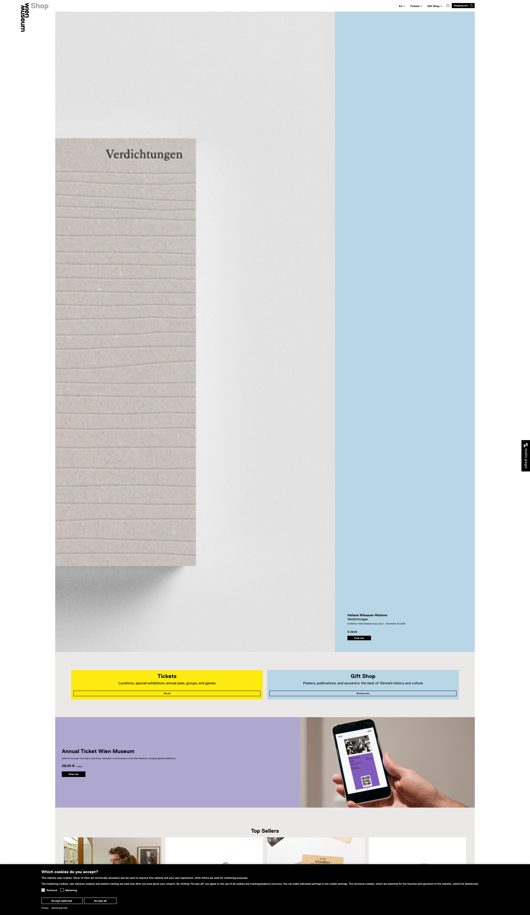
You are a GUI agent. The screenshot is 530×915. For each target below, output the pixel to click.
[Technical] (43, 889)
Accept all (100, 900)
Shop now (359, 638)
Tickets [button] (415, 6)
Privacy (45, 907)
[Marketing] (62, 889)
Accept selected (62, 900)
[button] (448, 5)
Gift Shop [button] (433, 6)
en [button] (400, 6)
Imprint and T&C (59, 907)
